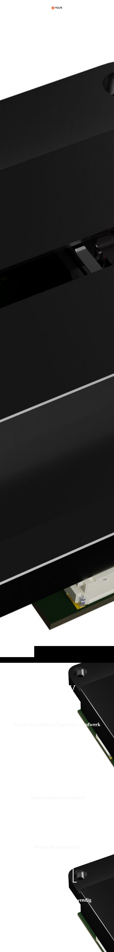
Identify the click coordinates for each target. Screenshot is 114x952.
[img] (57, 339)
